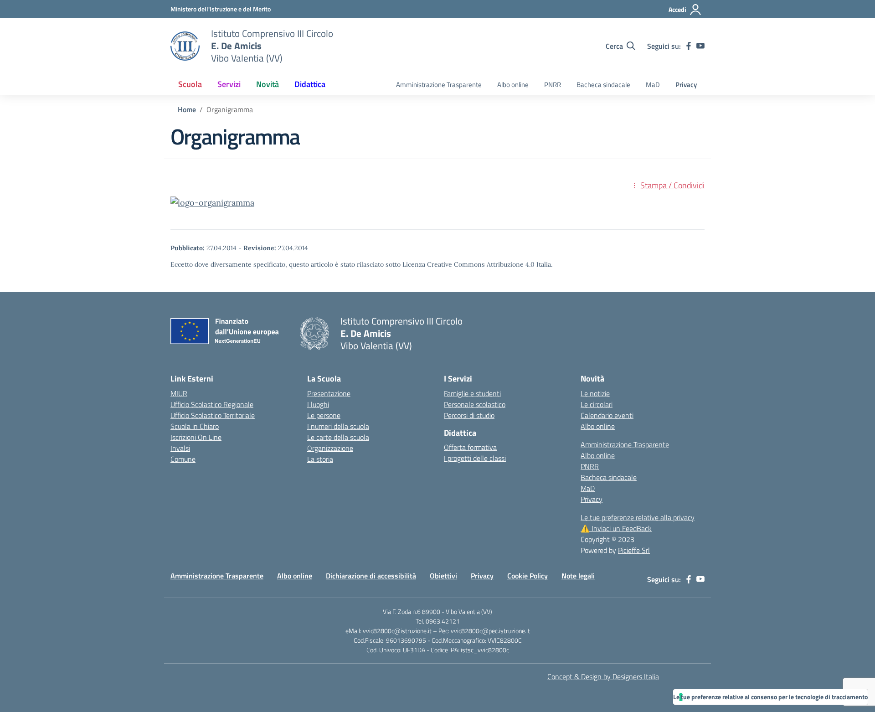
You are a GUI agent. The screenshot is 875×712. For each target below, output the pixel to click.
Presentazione (328, 393)
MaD (653, 84)
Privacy (686, 84)
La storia (320, 459)
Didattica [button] (309, 84)
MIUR (178, 393)
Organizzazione (330, 448)
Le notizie (595, 393)
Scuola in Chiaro (194, 426)
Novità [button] (267, 84)
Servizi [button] (229, 84)
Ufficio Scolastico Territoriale (212, 415)
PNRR (552, 84)
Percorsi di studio (469, 415)
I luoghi (318, 404)
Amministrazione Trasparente (439, 84)
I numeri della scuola (338, 426)
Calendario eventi (607, 415)
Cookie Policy (527, 575)
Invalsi (180, 448)
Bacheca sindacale (603, 84)
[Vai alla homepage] (185, 46)
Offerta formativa (470, 447)
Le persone (323, 415)
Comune (183, 459)
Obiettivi (443, 575)
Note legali (578, 575)
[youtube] (700, 46)
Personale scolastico (474, 404)
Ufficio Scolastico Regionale (211, 404)
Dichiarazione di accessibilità (371, 575)
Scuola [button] (190, 84)
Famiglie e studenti (472, 393)
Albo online (513, 84)
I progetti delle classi (475, 458)
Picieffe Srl (634, 550)
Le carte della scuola (338, 437)
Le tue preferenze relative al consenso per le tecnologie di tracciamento (770, 697)
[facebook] (689, 46)
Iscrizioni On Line (195, 437)
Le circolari (596, 404)
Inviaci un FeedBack (616, 528)
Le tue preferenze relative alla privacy (638, 517)
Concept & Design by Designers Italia (603, 676)
